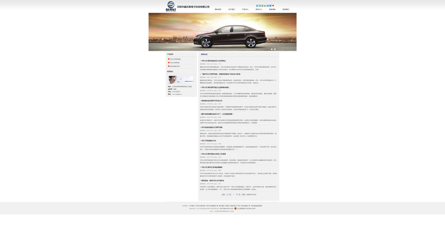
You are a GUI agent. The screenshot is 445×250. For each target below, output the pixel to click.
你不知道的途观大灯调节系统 (211, 127)
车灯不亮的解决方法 (208, 141)
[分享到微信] (260, 6)
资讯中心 (259, 9)
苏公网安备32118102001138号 (246, 208)
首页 (223, 194)
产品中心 (245, 9)
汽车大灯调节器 (174, 63)
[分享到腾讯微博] (268, 6)
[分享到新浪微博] (265, 6)
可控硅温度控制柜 (256, 206)
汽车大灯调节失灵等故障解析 (211, 167)
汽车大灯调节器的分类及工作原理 (213, 154)
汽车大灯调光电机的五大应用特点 (213, 61)
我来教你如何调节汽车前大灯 (211, 101)
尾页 (243, 194)
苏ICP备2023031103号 (226, 208)
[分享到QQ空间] (262, 6)
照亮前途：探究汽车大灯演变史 (212, 180)
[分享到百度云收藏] (273, 6)
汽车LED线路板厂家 (212, 206)
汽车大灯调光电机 (175, 59)
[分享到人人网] (270, 6)
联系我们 (286, 9)
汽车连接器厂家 (245, 206)
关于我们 (231, 9)
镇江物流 (221, 206)
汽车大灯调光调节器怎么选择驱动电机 (215, 87)
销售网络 (272, 9)
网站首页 (218, 9)
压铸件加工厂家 (235, 206)
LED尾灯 (192, 206)
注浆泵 (227, 206)
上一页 (229, 194)
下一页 (238, 194)
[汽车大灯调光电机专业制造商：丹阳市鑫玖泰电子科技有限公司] (188, 11)
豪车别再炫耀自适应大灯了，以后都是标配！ (217, 114)
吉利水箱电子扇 (174, 66)
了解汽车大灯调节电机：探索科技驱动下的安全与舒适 (220, 74)
